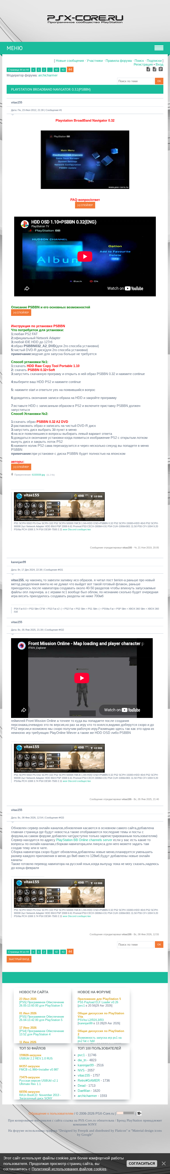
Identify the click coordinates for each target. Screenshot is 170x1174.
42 (56, 69)
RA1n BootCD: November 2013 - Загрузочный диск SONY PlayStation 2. (40, 1098)
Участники (95, 60)
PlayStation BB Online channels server (84, 840)
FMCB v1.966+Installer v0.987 (38, 1069)
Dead (81, 1085)
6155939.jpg (38, 474)
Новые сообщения (70, 60)
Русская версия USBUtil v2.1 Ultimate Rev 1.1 (38, 1082)
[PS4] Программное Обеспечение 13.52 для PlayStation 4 (41, 1032)
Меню (15, 48)
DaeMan (84, 1090)
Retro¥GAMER (89, 1080)
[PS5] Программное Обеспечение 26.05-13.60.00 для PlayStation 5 (41, 1004)
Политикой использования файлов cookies (69, 1169)
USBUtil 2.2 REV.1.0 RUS (36, 1058)
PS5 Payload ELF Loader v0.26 (98, 1002)
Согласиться (142, 1163)
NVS (81, 1070)
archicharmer (48, 75)
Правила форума (119, 60)
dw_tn (82, 1060)
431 (61, 569)
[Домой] (85, 19)
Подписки (154, 60)
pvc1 (82, 1005)
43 (63, 69)
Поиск (139, 60)
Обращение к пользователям (51, 1113)
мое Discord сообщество (77, 529)
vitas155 (16, 102)
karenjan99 (18, 562)
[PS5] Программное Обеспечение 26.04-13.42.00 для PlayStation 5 (41, 1018)
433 (62, 817)
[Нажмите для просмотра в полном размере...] (85, 188)
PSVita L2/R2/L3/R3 (91, 1020)
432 (62, 629)
